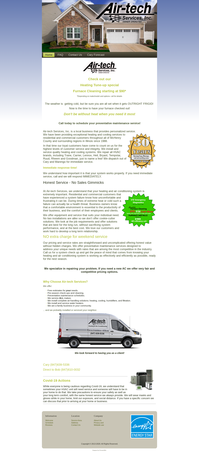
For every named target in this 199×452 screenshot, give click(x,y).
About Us (97, 420)
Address (74, 423)
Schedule (49, 423)
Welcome (49, 420)
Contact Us (75, 54)
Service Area (76, 420)
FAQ (60, 54)
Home (48, 54)
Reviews (49, 425)
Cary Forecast (95, 54)
